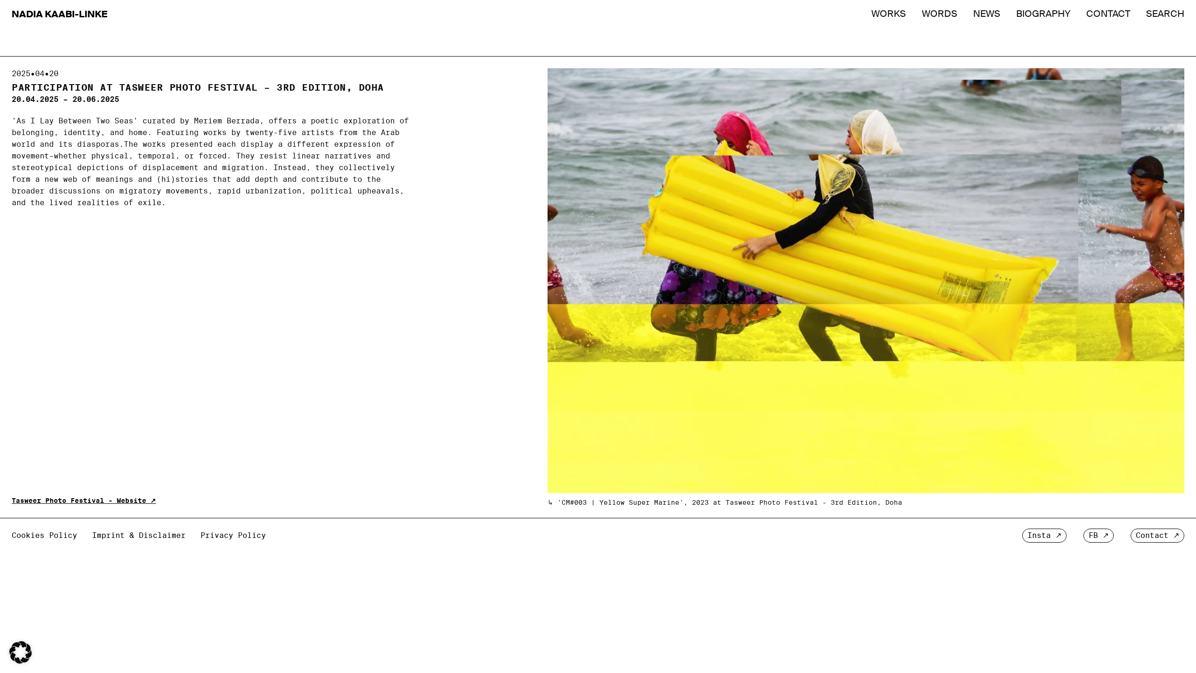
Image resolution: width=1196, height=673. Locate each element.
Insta (1039, 535)
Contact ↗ (1157, 535)
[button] (20, 652)
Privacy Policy (233, 535)
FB (1093, 535)
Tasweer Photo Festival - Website (79, 500)
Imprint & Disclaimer (138, 535)
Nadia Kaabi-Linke (59, 14)
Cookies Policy (44, 535)
